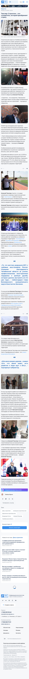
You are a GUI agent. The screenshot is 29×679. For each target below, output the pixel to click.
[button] (24, 168)
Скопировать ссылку (8, 502)
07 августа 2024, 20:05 (6, 590)
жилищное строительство (19, 510)
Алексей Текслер (17, 516)
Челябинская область (7, 519)
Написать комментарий (14, 527)
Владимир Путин (6, 516)
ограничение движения (8, 653)
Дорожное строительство (9, 513)
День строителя (6, 510)
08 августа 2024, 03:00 (7, 10)
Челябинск (19, 653)
